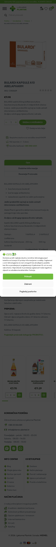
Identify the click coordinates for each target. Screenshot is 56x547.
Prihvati (28, 276)
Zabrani (28, 284)
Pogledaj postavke (28, 291)
